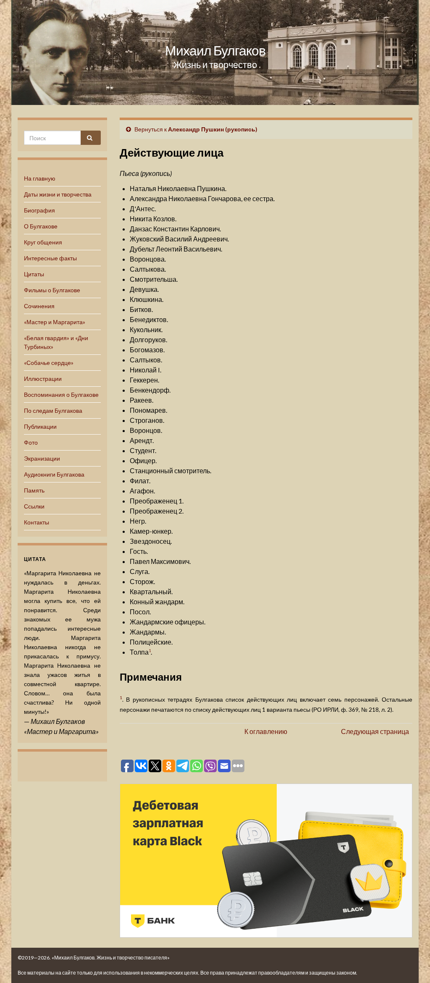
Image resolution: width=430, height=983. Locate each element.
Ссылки (34, 506)
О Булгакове (41, 226)
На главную (39, 178)
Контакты (36, 522)
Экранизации (42, 458)
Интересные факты (50, 258)
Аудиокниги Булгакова (54, 474)
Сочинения (39, 305)
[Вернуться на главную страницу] (215, 52)
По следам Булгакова (53, 410)
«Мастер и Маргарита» (54, 321)
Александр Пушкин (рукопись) (212, 129)
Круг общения (43, 242)
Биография (39, 210)
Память (34, 490)
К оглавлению (265, 731)
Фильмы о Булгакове (52, 290)
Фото (31, 442)
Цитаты (34, 274)
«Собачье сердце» (48, 362)
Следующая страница (375, 731)
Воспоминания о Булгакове (61, 394)
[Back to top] (411, 964)
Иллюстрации (43, 378)
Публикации (40, 426)
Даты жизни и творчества (58, 194)
